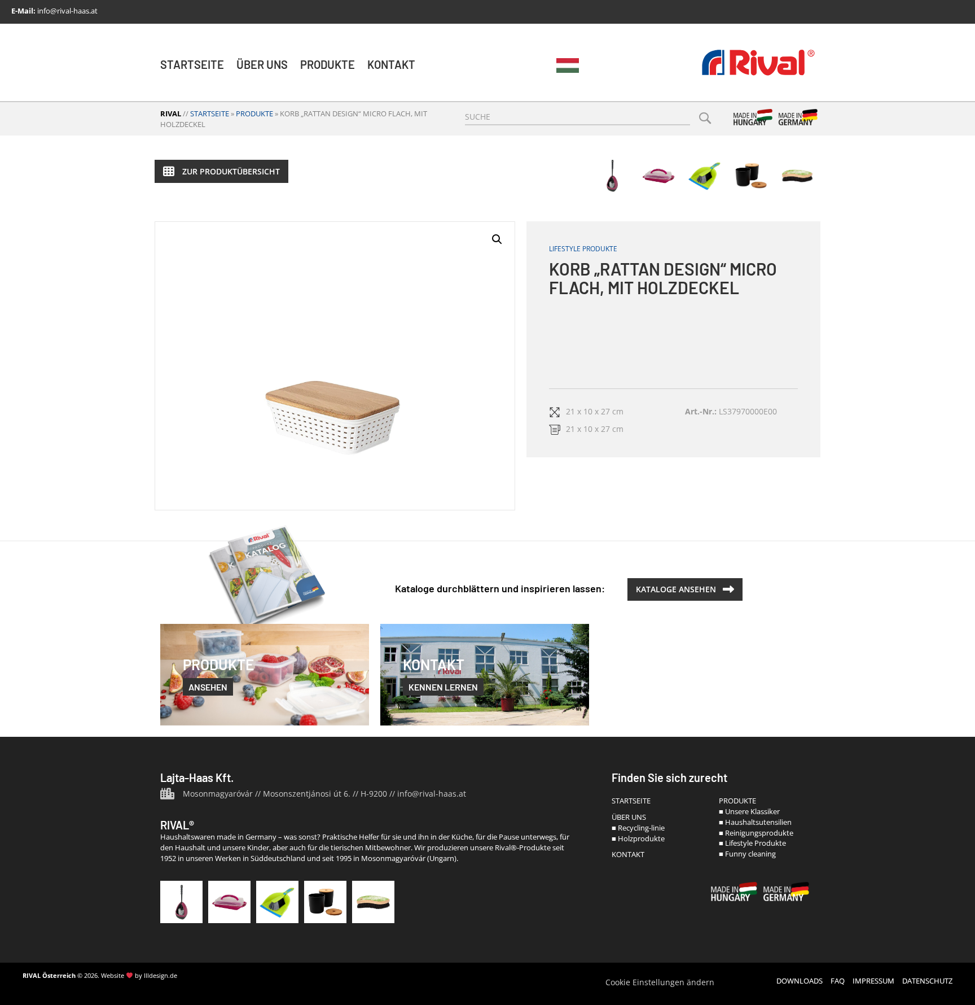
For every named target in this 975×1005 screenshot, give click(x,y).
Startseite (192, 64)
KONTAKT (628, 854)
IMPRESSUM (873, 981)
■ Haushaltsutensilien (755, 822)
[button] (221, 171)
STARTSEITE (631, 801)
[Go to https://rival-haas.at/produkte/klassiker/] (612, 175)
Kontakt (391, 64)
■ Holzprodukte (638, 838)
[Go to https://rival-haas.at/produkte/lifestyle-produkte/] (751, 175)
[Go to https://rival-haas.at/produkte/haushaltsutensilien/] (658, 175)
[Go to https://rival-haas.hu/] (567, 65)
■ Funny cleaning (747, 854)
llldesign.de (160, 975)
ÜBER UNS (629, 817)
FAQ (838, 981)
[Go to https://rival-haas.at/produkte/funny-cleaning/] (797, 175)
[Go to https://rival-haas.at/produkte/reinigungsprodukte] (704, 175)
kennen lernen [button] (443, 686)
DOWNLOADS (799, 981)
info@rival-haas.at (67, 11)
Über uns (262, 64)
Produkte (327, 64)
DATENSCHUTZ (927, 981)
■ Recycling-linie (638, 828)
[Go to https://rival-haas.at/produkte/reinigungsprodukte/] (277, 902)
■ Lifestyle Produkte (752, 843)
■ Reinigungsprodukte (756, 833)
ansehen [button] (207, 686)
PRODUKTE (737, 801)
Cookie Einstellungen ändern (659, 982)
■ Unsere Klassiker (749, 811)
